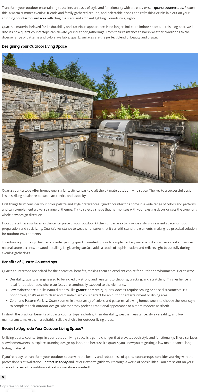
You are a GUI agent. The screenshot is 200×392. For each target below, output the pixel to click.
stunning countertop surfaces (24, 18)
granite (81, 290)
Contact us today (55, 362)
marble (97, 290)
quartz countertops (168, 7)
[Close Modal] (3, 377)
